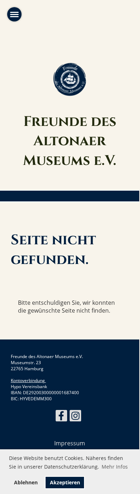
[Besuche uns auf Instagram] (75, 417)
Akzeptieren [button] (65, 482)
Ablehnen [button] (26, 482)
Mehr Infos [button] (115, 466)
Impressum (69, 443)
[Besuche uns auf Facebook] (61, 417)
